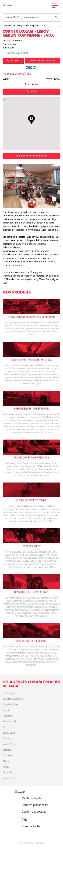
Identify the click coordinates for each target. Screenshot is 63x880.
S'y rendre (31, 91)
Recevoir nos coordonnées (33, 156)
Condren (7, 755)
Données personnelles (35, 805)
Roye (5, 727)
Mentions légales (32, 798)
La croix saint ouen (13, 699)
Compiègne (9, 693)
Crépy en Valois (10, 704)
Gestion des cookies (34, 811)
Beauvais (7, 772)
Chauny (7, 738)
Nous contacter (31, 826)
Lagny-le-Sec (9, 733)
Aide (24, 819)
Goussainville (9, 778)
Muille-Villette (10, 744)
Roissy (6, 767)
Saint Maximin (10, 721)
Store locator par (30, 843)
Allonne (7, 761)
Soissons (7, 750)
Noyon (6, 710)
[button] (31, 119)
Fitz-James (8, 716)
